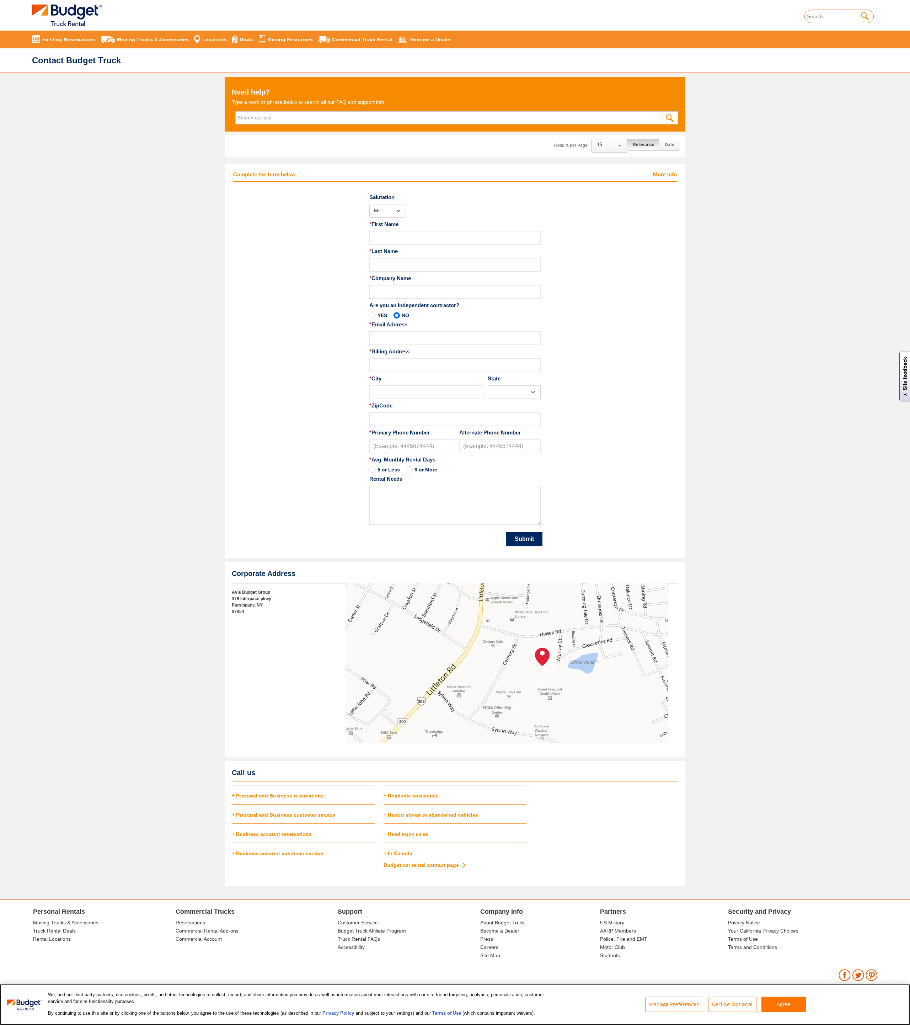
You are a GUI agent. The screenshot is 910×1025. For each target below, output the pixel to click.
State (494, 378)
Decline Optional (732, 1003)
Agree (784, 1003)
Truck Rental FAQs (359, 939)
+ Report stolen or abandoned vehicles (431, 815)
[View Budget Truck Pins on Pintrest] (872, 974)
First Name (383, 224)
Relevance (643, 144)
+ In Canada (398, 853)
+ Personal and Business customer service (283, 815)
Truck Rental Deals (54, 931)
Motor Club (612, 947)
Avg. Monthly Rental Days (402, 460)
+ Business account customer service (277, 853)
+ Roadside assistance (411, 796)
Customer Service (358, 922)
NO (405, 315)
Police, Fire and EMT (623, 939)
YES (382, 315)
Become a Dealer (499, 931)
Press (486, 939)
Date (669, 144)
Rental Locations (52, 939)
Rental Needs (385, 479)
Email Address (388, 324)
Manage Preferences (674, 1003)
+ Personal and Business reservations (278, 796)
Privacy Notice (744, 922)
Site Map (490, 955)
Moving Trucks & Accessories (65, 922)
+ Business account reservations (272, 834)
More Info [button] (665, 174)
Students (610, 955)
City (375, 378)
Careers (489, 947)
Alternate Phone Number (490, 432)
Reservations (190, 922)
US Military (612, 922)
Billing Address (389, 351)
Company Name (390, 278)
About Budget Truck (502, 922)
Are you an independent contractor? (414, 305)
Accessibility (351, 947)
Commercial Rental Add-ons (207, 931)
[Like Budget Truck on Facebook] (845, 974)
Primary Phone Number (399, 432)
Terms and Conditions (752, 947)
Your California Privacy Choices (763, 931)
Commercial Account (199, 939)
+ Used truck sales (406, 834)
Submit (524, 539)
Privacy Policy (338, 1013)
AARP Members (618, 931)
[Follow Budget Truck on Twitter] (858, 974)
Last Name (383, 251)
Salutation (382, 197)
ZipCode (380, 405)
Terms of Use (743, 939)
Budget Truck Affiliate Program (372, 931)
